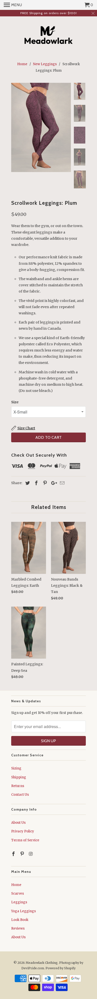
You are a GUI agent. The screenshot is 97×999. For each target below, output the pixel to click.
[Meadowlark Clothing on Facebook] (14, 854)
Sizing (16, 768)
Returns (17, 786)
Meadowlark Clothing (42, 963)
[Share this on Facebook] (36, 483)
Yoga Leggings (23, 911)
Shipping (18, 777)
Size (15, 402)
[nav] (13, 5)
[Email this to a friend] (61, 483)
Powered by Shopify (61, 968)
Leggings (19, 902)
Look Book (19, 920)
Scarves (17, 893)
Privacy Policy (22, 831)
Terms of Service (25, 840)
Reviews (18, 928)
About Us (18, 823)
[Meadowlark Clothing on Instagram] (31, 854)
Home (16, 885)
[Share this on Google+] (53, 483)
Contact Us (20, 795)
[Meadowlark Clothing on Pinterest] (22, 854)
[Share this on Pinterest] (44, 483)
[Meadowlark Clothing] (48, 36)
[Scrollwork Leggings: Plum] (41, 127)
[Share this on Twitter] (27, 483)
